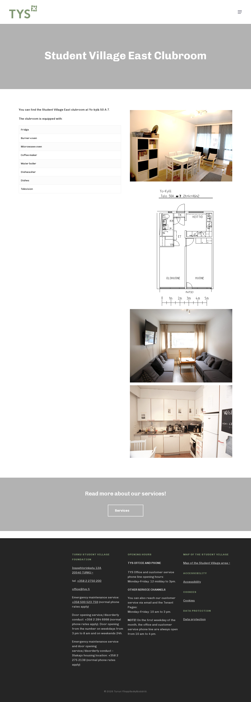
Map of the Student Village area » (206, 563)
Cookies (189, 600)
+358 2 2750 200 (89, 581)
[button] (240, 12)
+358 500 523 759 (85, 602)
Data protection (194, 619)
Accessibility (192, 581)
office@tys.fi (81, 589)
